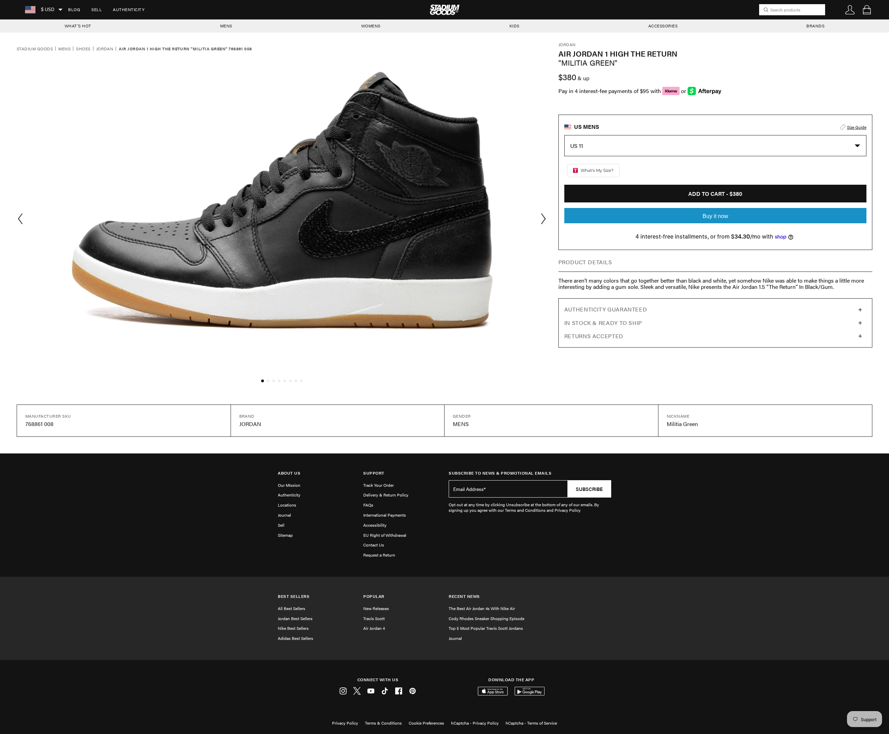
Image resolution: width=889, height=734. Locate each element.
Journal (284, 515)
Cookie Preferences (426, 723)
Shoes (83, 49)
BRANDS (815, 26)
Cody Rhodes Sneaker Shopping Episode (486, 618)
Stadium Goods (35, 49)
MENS (226, 26)
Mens (64, 49)
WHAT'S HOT (78, 26)
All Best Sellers (291, 608)
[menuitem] (74, 9)
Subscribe (589, 488)
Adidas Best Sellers (295, 638)
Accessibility (375, 525)
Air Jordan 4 (374, 628)
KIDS (514, 26)
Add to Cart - (715, 194)
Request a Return (379, 555)
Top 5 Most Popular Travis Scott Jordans (486, 628)
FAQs (368, 505)
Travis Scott (374, 618)
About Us (289, 473)
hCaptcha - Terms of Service (531, 723)
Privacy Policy (345, 723)
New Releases (376, 608)
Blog (74, 9)
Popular (373, 596)
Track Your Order (378, 485)
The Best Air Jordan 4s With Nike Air (482, 608)
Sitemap (285, 535)
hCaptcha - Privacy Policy (475, 723)
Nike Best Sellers (293, 628)
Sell (96, 9)
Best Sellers (293, 596)
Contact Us (373, 545)
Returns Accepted (593, 336)
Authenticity (128, 9)
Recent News (464, 596)
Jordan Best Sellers (295, 618)
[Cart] (866, 9)
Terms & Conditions (383, 723)
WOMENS (371, 26)
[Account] (850, 9)
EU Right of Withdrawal (384, 535)
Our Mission (289, 485)
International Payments (384, 515)
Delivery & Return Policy (385, 495)
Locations (287, 505)
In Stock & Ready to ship (603, 323)
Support (373, 473)
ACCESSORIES (663, 26)
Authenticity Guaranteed (605, 309)
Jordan (105, 49)
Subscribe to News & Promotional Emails (500, 473)
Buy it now (715, 216)
